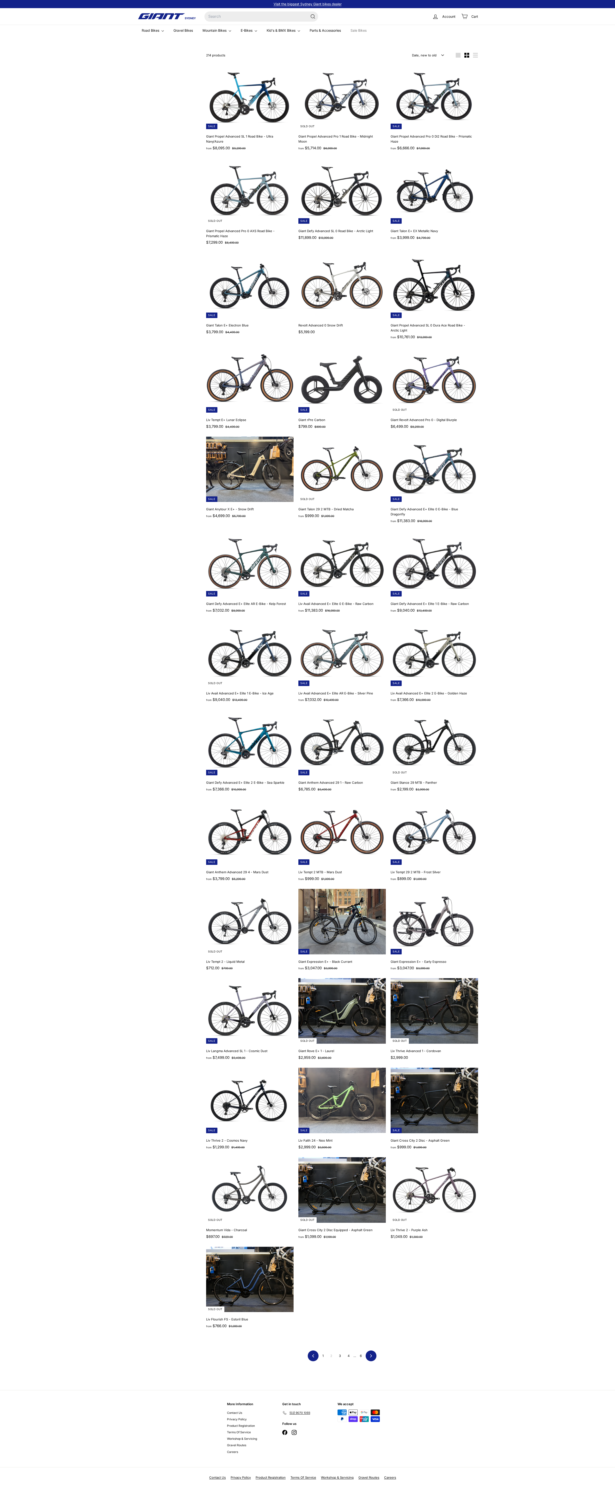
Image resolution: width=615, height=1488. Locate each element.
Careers (232, 1452)
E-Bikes (247, 30)
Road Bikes (151, 30)
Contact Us (234, 1413)
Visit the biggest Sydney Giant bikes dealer (308, 4)
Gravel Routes (236, 1445)
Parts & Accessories (325, 30)
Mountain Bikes (215, 30)
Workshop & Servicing (242, 1438)
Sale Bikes (359, 30)
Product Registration (241, 1426)
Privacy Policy (237, 1419)
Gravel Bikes (183, 30)
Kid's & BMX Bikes (281, 30)
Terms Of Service (239, 1432)
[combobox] (261, 16)
